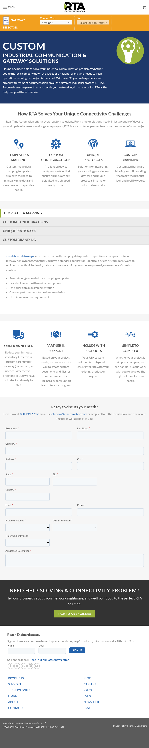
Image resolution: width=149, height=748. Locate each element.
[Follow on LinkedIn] (30, 666)
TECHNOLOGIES (19, 690)
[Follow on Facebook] (11, 666)
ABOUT (13, 702)
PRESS (88, 690)
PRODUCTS (16, 678)
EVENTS (89, 696)
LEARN (12, 696)
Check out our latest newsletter (49, 659)
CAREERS (90, 684)
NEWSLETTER (93, 702)
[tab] (74, 213)
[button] (9, 7)
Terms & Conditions (138, 725)
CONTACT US (17, 708)
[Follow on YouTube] (37, 666)
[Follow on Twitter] (17, 666)
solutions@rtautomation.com (68, 414)
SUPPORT (14, 684)
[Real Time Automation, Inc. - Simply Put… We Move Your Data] (74, 7)
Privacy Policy (119, 725)
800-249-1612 (29, 414)
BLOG (87, 678)
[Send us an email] (24, 666)
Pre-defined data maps (20, 256)
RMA (87, 708)
